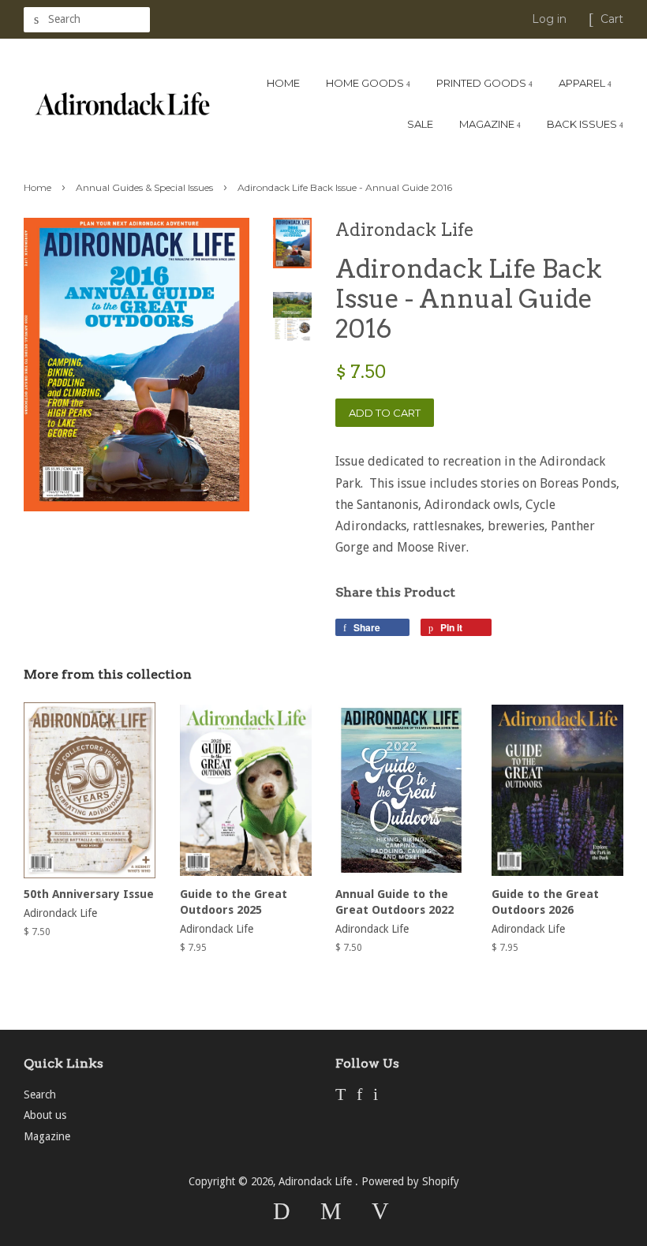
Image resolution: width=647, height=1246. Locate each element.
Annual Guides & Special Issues (144, 187)
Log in (549, 19)
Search (40, 1094)
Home (283, 83)
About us (45, 1115)
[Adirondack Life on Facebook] (359, 1096)
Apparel (583, 83)
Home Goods (366, 83)
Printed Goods (482, 83)
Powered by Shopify (410, 1181)
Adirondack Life (317, 1181)
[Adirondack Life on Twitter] (340, 1096)
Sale (420, 124)
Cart (611, 19)
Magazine (488, 124)
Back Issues (583, 124)
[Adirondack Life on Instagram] (375, 1096)
